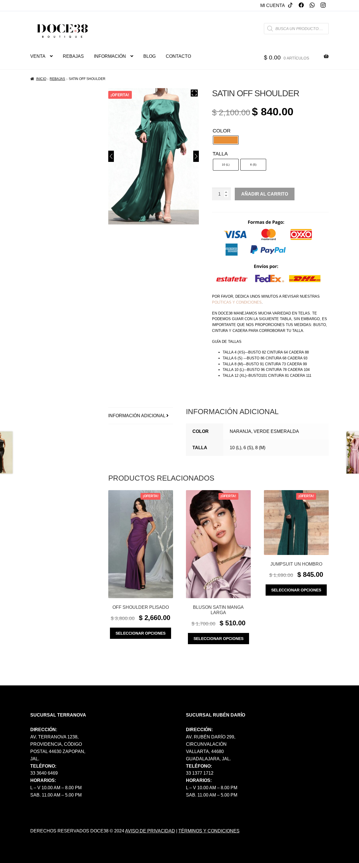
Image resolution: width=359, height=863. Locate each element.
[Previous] (111, 156)
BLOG (149, 56)
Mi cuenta (272, 5)
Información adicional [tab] (136, 415)
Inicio (41, 79)
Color (222, 131)
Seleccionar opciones (140, 633)
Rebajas (57, 79)
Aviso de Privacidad (150, 830)
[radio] (225, 140)
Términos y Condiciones (209, 830)
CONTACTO (178, 56)
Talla (220, 154)
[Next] (196, 156)
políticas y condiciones (237, 302)
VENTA (37, 56)
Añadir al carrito (264, 194)
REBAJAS (73, 56)
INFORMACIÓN (110, 56)
